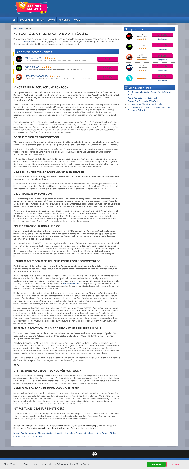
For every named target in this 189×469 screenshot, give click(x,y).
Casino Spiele (27, 41)
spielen (107, 59)
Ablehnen (176, 464)
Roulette (59, 433)
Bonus (40, 19)
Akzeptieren (156, 464)
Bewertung (26, 19)
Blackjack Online (45, 433)
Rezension (162, 39)
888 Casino (32, 67)
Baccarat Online (35, 436)
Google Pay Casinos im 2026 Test (143, 101)
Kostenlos (64, 19)
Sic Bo (113, 433)
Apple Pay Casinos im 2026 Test (142, 98)
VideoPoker (89, 433)
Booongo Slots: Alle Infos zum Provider (145, 104)
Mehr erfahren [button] (82, 464)
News (77, 19)
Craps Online (19, 436)
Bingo (16, 433)
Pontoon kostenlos (71, 283)
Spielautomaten (28, 433)
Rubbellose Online (73, 433)
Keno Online (102, 433)
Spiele (51, 19)
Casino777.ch (33, 58)
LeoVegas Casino (36, 76)
